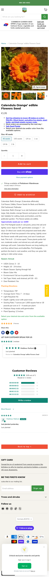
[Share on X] (7, 332)
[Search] (44, 17)
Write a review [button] (24, 400)
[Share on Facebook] (3, 332)
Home (3, 43)
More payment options (24, 177)
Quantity (4, 151)
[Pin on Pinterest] (16, 332)
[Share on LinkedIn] (12, 332)
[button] (6, 96)
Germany (23, 519)
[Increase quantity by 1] (22, 156)
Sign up (37, 488)
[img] (6, 415)
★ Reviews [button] (47, 291)
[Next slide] (46, 95)
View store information (11, 189)
